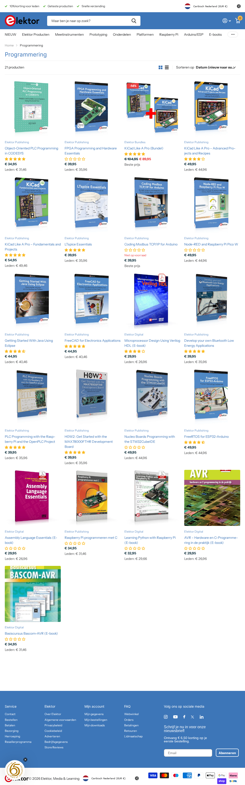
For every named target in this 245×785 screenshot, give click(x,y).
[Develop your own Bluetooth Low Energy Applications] (212, 301)
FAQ (127, 706)
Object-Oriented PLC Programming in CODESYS (31, 150)
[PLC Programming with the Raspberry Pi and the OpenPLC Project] (33, 397)
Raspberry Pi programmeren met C (91, 537)
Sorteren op (185, 67)
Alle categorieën (35, 34)
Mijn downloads (94, 725)
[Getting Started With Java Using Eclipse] (33, 301)
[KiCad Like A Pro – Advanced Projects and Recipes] (212, 109)
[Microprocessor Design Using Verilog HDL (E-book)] (152, 301)
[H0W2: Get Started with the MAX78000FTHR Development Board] (93, 397)
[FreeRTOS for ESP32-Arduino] (212, 397)
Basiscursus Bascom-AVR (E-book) (31, 633)
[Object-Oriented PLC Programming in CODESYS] (33, 109)
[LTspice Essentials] (93, 205)
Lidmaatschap (133, 736)
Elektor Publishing (17, 142)
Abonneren (227, 752)
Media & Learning (66, 778)
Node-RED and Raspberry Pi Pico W (211, 244)
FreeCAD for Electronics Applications (93, 340)
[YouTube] (175, 717)
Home (9, 45)
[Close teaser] (25, 760)
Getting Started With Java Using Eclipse (29, 343)
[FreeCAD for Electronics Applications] (93, 301)
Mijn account (94, 706)
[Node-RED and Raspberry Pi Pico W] (212, 205)
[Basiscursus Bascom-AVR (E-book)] (33, 594)
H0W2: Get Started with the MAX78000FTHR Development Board (89, 441)
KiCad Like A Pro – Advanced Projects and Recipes (209, 150)
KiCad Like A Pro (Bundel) (143, 148)
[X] (192, 717)
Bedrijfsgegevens (56, 742)
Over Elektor (53, 714)
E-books (215, 34)
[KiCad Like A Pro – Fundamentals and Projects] (33, 205)
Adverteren (52, 736)
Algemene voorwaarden (60, 720)
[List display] (167, 67)
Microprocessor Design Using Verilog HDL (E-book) (152, 343)
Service (11, 706)
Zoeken (133, 21)
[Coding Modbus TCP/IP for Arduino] (152, 205)
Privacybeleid (53, 725)
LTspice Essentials (78, 244)
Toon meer (233, 34)
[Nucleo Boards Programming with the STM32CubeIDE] (152, 397)
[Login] (226, 20)
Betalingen (131, 725)
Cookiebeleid (53, 731)
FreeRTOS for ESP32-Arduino (206, 436)
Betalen (10, 725)
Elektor (50, 706)
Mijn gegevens (94, 714)
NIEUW (10, 34)
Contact (10, 714)
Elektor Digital (133, 334)
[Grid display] (160, 67)
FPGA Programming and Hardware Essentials (91, 150)
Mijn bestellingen (95, 720)
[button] (15, 770)
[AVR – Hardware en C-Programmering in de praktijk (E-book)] (212, 498)
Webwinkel (131, 714)
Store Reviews (54, 747)
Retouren (130, 731)
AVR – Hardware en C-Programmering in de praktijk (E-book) (211, 540)
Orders (129, 720)
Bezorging (11, 731)
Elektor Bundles (134, 142)
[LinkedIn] (201, 717)
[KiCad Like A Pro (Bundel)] (152, 109)
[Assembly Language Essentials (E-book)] (33, 498)
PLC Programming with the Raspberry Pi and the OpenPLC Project (30, 439)
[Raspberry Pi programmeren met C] (93, 498)
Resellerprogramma (18, 742)
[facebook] (184, 717)
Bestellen (11, 720)
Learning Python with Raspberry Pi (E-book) (150, 540)
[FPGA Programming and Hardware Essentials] (93, 109)
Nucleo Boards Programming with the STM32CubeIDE (149, 439)
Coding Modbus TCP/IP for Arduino (151, 244)
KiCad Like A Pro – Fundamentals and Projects (33, 246)
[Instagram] (165, 717)
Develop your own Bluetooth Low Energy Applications (209, 343)
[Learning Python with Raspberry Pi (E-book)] (152, 498)
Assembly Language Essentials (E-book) (31, 540)
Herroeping (12, 736)
